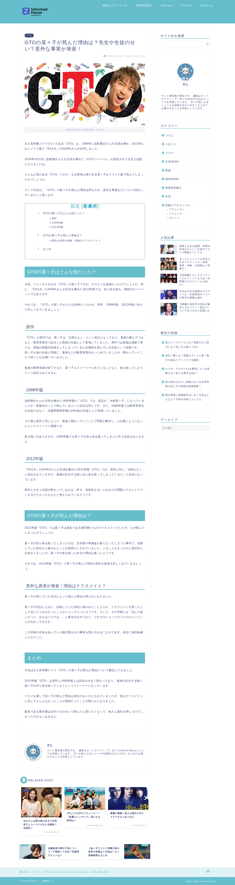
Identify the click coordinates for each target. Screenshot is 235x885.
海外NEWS (172, 178)
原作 (54, 218)
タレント (174, 217)
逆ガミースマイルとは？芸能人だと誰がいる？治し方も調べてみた (187, 344)
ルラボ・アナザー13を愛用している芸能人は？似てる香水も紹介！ (187, 371)
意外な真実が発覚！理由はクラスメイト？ (76, 240)
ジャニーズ (175, 213)
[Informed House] (35, 22)
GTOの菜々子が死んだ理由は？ (62, 235)
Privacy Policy (29, 881)
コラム (169, 135)
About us (207, 5)
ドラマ (29, 35)
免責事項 (46, 881)
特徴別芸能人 (144, 5)
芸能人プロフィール (115, 5)
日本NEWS (172, 161)
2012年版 (57, 227)
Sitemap (167, 5)
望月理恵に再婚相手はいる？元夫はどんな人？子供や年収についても (187, 397)
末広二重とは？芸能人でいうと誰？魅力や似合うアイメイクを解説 (187, 357)
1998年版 (57, 223)
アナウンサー (177, 209)
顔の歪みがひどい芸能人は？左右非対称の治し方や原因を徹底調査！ (187, 384)
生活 (168, 196)
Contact (186, 5)
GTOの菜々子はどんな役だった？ (64, 213)
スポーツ (170, 144)
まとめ (47, 248)
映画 (168, 170)
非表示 (90, 206)
